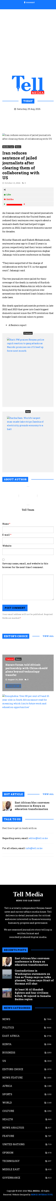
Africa (7, 1085)
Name (6, 523)
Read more (13, 686)
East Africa (11, 1035)
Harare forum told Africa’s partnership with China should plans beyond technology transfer (26, 670)
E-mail (6, 534)
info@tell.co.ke (34, 848)
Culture (8, 1110)
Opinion (7, 1152)
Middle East (8, 147)
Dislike (10, 199)
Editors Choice (12, 1069)
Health (7, 1119)
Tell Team (28, 509)
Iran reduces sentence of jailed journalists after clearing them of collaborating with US (21, 165)
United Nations (13, 1144)
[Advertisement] (28, 42)
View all (48, 636)
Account (30, 2)
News (18, 147)
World (7, 1102)
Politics (8, 1027)
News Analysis (13, 1127)
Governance (11, 1177)
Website (6, 545)
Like (8, 194)
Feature (8, 1136)
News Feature (12, 1077)
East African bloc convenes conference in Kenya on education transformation (32, 806)
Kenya (7, 1044)
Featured (10, 659)
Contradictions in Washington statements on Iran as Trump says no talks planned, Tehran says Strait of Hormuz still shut (34, 977)
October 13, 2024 (12, 183)
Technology (11, 1161)
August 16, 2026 (15, 679)
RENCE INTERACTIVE (42, 1194)
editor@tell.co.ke (38, 838)
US (4, 1060)
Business (8, 1052)
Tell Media (28, 894)
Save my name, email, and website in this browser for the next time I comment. (25, 565)
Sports (7, 1094)
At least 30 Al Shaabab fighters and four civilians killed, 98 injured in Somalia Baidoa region (33, 994)
